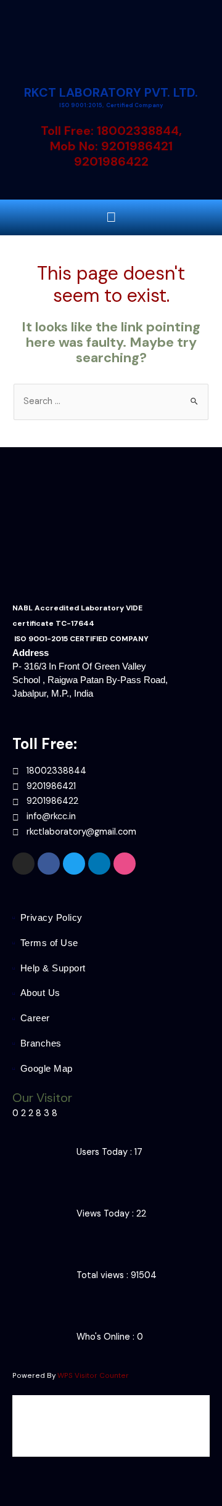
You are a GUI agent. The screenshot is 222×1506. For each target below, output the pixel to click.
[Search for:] (111, 401)
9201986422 (111, 161)
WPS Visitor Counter (93, 1375)
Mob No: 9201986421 (111, 146)
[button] (111, 217)
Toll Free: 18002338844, (111, 131)
